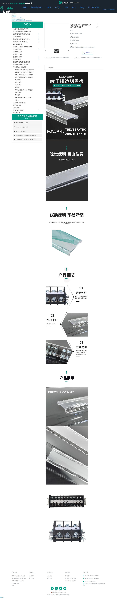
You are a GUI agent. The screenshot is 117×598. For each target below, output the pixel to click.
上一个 (47, 57)
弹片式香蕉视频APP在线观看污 (24, 74)
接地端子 (17, 87)
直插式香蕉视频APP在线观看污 (24, 77)
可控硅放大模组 (17, 54)
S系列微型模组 (17, 44)
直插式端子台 (17, 36)
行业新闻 (31, 578)
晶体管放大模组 (17, 52)
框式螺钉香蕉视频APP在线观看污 (24, 72)
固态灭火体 (16, 113)
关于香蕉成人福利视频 (70, 578)
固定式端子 (18, 80)
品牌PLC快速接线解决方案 (20, 29)
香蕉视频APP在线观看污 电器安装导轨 (60, 57)
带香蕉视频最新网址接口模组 (19, 578)
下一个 (77, 57)
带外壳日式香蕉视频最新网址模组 (22, 46)
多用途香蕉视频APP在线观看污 (24, 90)
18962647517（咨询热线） (92, 575)
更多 (13, 585)
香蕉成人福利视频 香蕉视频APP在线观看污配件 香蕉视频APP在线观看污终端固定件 (92, 58)
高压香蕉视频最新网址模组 (21, 64)
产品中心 (14, 16)
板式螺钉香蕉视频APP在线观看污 (24, 69)
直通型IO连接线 (17, 49)
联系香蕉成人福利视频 (70, 580)
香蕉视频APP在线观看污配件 (18, 19)
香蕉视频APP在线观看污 (17, 18)
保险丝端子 (18, 92)
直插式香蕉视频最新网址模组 (21, 34)
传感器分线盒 (17, 105)
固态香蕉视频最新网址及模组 (21, 62)
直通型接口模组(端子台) (18, 580)
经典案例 (49, 578)
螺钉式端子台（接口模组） (21, 41)
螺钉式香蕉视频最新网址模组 (21, 39)
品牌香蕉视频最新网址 (19, 102)
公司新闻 (31, 576)
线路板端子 (18, 85)
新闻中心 (32, 572)
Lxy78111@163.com (90, 581)
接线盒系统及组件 (18, 110)
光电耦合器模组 (17, 57)
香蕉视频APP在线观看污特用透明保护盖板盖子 (22, 20)
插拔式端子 (18, 82)
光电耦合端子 (17, 59)
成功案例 (49, 576)
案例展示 (49, 572)
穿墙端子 (17, 95)
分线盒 (17, 100)
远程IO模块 (16, 107)
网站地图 (2, 597)
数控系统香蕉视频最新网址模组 (22, 31)
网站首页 (14, 15)
